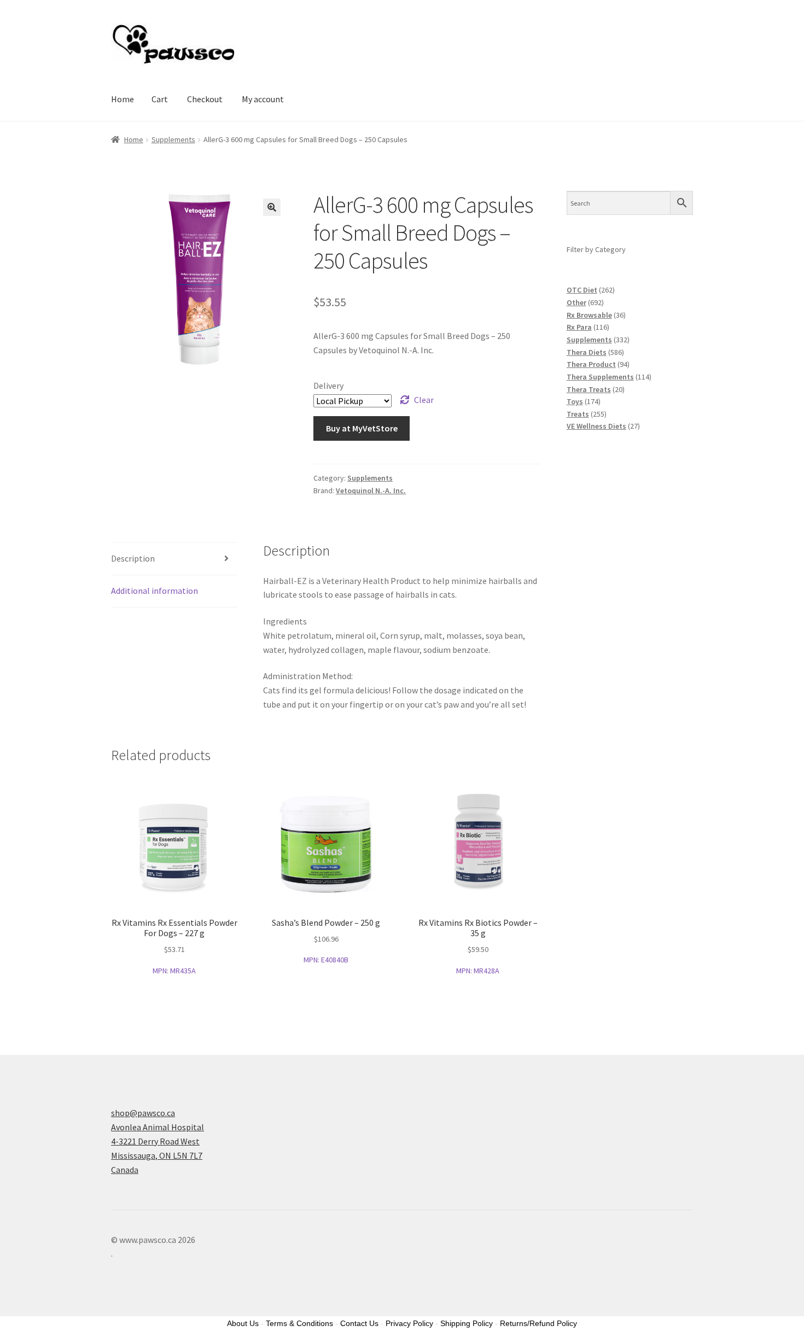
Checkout (205, 99)
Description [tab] (133, 558)
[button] (272, 207)
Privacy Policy (409, 1323)
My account (263, 99)
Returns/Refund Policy (538, 1323)
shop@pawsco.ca (143, 1112)
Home (122, 99)
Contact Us (359, 1323)
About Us (243, 1323)
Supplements (173, 139)
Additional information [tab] (154, 590)
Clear (424, 399)
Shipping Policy (466, 1323)
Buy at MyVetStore (362, 428)
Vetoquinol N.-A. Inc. (371, 490)
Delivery (328, 385)
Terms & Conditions (299, 1323)
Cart (160, 99)
